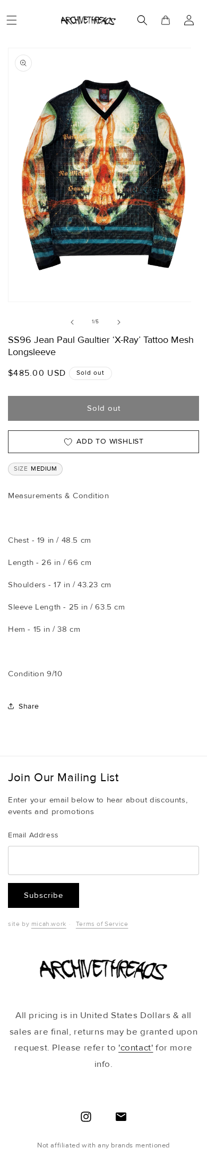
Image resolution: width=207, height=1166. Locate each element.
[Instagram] (86, 1117)
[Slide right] (119, 322)
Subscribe (43, 895)
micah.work (48, 924)
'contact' (135, 1047)
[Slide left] (72, 322)
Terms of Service (102, 924)
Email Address (33, 835)
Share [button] (29, 706)
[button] (11, 20)
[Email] (121, 1117)
